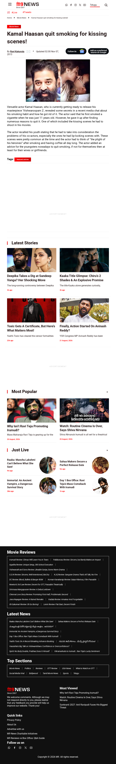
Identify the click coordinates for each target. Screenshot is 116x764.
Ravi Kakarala (17, 51)
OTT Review (52, 668)
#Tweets (27, 12)
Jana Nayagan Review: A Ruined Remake (26, 599)
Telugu (93, 5)
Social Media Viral (16, 673)
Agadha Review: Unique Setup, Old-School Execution (31, 565)
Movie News (21, 18)
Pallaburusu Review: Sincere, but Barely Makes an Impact (77, 560)
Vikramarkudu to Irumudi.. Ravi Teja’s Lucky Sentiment (77, 651)
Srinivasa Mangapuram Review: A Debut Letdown (30, 589)
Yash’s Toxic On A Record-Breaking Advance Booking (31, 641)
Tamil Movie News (50, 673)
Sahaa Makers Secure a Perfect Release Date (76, 621)
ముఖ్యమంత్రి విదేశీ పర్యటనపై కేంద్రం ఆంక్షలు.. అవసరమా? (31, 626)
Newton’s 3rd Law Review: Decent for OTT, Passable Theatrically (36, 584)
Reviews (39, 668)
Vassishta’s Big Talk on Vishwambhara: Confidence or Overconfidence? (39, 646)
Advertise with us (15, 729)
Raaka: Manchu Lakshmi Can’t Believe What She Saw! (31, 621)
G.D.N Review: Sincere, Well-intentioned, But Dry (29, 574)
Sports (66, 673)
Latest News (18, 613)
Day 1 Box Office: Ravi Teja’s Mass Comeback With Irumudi (33, 636)
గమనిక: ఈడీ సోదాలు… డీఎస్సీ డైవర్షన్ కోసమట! (77, 641)
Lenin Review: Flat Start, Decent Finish (59, 604)
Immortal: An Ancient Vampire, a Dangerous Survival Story (33, 631)
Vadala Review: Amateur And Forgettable (65, 599)
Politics (28, 668)
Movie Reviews (21, 552)
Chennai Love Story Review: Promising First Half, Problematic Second (38, 594)
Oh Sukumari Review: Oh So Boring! (24, 604)
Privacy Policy (14, 720)
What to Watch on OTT (85, 668)
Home (9, 18)
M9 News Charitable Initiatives (22, 733)
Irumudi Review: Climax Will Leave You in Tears (28, 560)
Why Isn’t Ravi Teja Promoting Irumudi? (79, 692)
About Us (11, 724)
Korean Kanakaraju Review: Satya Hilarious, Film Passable (72, 579)
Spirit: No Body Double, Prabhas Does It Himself (29, 651)
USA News (66, 668)
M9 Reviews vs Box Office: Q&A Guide (26, 738)
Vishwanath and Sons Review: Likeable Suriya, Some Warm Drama (37, 570)
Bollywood (33, 673)
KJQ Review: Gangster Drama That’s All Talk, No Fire (76, 574)
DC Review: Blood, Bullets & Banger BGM (26, 579)
